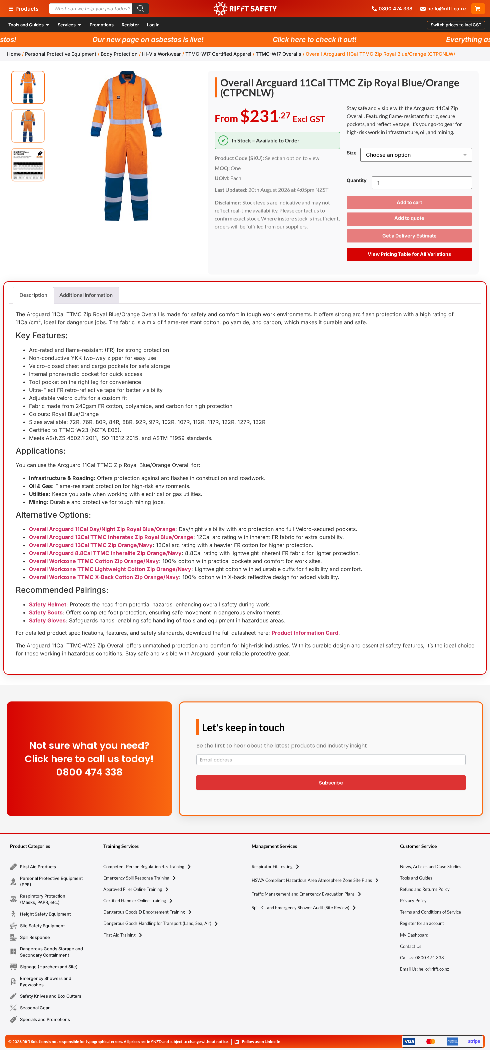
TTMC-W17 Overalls (278, 54)
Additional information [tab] (86, 295)
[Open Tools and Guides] (47, 25)
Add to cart (409, 202)
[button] (456, 25)
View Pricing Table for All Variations (409, 254)
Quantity (357, 180)
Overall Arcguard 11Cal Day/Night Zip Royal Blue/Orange (102, 529)
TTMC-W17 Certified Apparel (218, 54)
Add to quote (409, 218)
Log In (153, 24)
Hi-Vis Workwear (161, 54)
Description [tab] (33, 295)
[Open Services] (79, 25)
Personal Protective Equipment (60, 54)
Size (352, 152)
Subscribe (331, 782)
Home (14, 54)
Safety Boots (46, 612)
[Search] (140, 8)
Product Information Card (305, 632)
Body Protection (119, 54)
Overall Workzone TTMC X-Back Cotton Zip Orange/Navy (104, 577)
